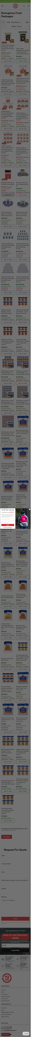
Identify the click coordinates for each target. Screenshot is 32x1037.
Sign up (7, 525)
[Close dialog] (29, 509)
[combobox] (2, 522)
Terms (9, 517)
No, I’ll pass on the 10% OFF (7, 527)
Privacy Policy (6, 517)
